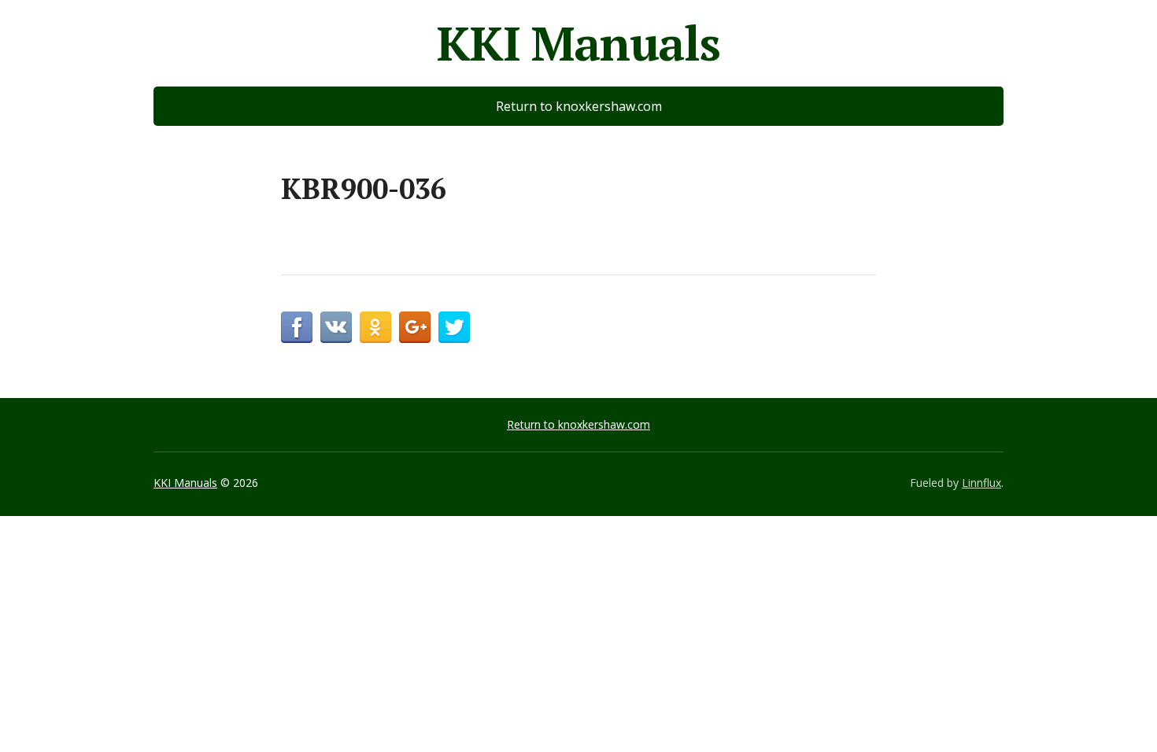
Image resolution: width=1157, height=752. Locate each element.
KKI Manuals (578, 43)
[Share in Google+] (415, 327)
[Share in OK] (375, 327)
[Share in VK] (336, 327)
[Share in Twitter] (454, 327)
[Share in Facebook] (296, 327)
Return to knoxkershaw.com (579, 106)
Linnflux (981, 482)
